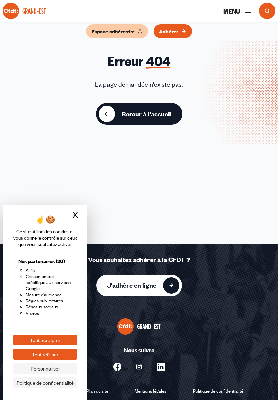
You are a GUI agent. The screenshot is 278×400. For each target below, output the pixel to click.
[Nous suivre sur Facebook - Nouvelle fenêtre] (117, 367)
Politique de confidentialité (218, 391)
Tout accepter (45, 340)
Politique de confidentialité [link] (45, 382)
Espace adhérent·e (113, 31)
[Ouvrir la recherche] (267, 11)
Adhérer (168, 31)
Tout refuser (45, 354)
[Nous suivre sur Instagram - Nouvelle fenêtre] (139, 367)
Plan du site (97, 391)
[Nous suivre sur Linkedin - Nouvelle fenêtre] (161, 367)
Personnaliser (45, 368)
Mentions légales (150, 391)
